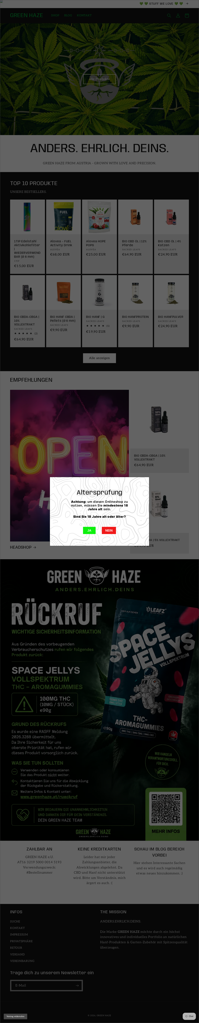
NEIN (109, 530)
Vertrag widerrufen (15, 1016)
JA (89, 530)
